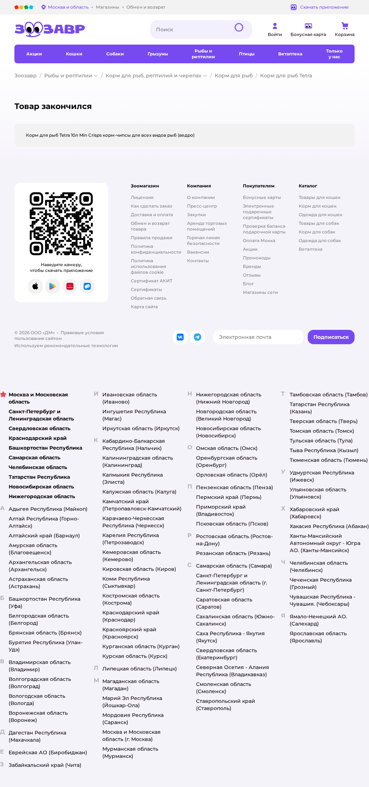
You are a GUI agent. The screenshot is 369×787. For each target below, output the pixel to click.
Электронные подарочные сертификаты (258, 211)
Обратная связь (148, 298)
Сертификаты (146, 289)
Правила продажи (151, 237)
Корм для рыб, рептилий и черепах (153, 75)
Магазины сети (260, 292)
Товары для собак (319, 223)
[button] (331, 337)
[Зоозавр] (76, 29)
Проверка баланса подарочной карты (264, 229)
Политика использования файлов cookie (148, 266)
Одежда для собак (320, 240)
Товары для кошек (320, 197)
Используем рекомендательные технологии (66, 345)
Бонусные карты (262, 197)
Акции (250, 249)
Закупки (196, 214)
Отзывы (252, 275)
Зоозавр (25, 75)
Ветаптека (311, 249)
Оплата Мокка (259, 240)
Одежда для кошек (320, 214)
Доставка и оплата (152, 214)
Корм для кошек (318, 206)
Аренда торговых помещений (207, 226)
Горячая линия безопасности (203, 240)
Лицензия (142, 197)
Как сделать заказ (151, 206)
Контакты (198, 260)
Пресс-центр (202, 206)
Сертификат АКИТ (151, 280)
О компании (201, 197)
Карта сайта (144, 306)
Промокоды (257, 257)
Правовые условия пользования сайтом (59, 335)
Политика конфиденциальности (156, 249)
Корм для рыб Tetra (286, 75)
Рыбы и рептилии (68, 75)
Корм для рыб (234, 75)
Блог (248, 283)
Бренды (252, 266)
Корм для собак (317, 232)
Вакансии (198, 252)
